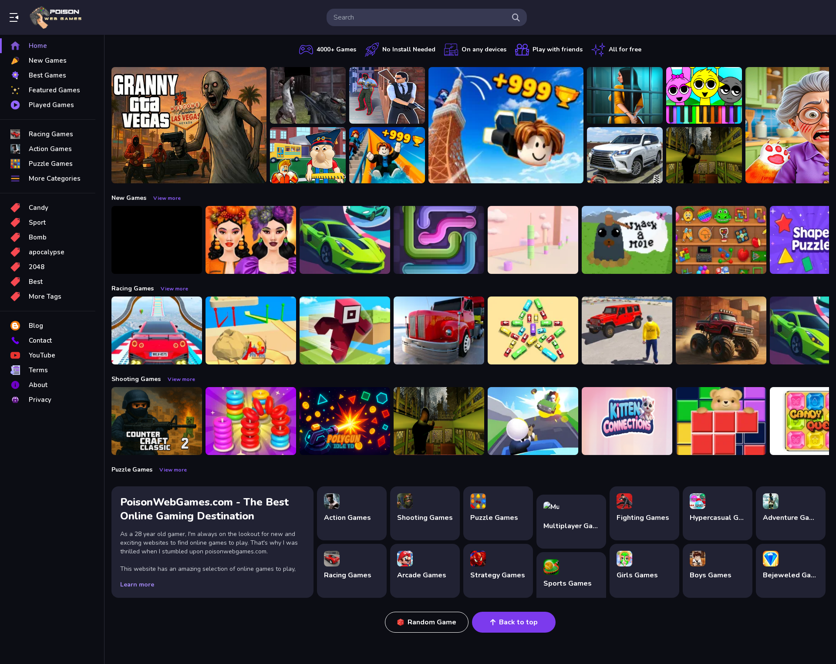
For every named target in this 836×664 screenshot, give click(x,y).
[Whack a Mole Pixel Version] (627, 240)
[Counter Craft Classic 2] (156, 421)
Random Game (432, 622)
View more (167, 198)
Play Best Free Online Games (56, 17)
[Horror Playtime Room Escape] (625, 95)
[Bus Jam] (533, 330)
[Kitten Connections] (627, 421)
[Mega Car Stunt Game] (156, 330)
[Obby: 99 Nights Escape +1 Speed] (156, 240)
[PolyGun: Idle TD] (345, 421)
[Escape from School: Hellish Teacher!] (308, 155)
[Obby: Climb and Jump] (505, 125)
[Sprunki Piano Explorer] (704, 95)
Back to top (518, 622)
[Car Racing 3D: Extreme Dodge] (345, 240)
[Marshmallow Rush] (533, 240)
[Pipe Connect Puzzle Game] (439, 240)
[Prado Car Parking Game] (625, 155)
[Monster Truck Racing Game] (721, 330)
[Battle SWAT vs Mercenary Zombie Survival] (308, 95)
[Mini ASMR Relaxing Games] (721, 240)
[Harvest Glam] (251, 240)
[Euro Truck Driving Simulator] (439, 330)
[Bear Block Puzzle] (721, 421)
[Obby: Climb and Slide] (387, 155)
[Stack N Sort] (251, 421)
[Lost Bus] (704, 155)
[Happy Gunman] (533, 421)
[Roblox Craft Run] (345, 330)
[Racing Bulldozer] (251, 330)
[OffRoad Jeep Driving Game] (627, 330)
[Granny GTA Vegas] (188, 125)
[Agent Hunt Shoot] (387, 95)
